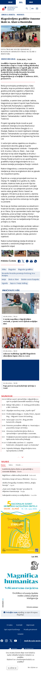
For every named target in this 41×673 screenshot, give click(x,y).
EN (32, 8)
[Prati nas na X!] (11, 640)
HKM (10, 2)
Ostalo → (19, 465)
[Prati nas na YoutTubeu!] (15, 640)
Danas (3, 465)
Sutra (11, 465)
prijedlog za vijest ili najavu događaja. (22, 613)
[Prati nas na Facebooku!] (1, 640)
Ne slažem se (33, 667)
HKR (31, 2)
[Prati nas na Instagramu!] (6, 640)
